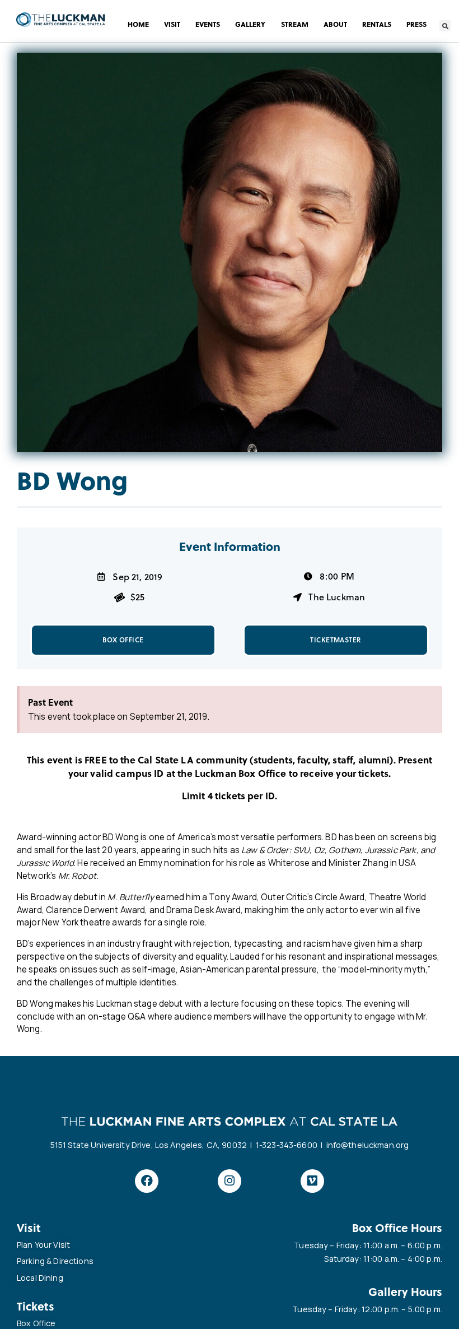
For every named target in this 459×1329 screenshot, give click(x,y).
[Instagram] (229, 1181)
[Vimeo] (312, 1181)
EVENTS (207, 24)
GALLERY (250, 24)
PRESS (416, 24)
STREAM (294, 24)
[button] (445, 25)
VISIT (172, 24)
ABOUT (335, 24)
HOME (138, 24)
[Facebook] (146, 1181)
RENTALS (376, 24)
